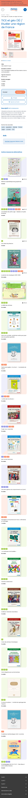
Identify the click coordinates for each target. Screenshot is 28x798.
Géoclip (15, 127)
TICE (13, 129)
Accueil (3, 14)
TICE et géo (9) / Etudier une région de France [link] (11, 16)
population (9, 127)
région (3, 129)
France (20, 127)
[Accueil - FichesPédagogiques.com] (14, 9)
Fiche (7, 14)
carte (3, 127)
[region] (14, 40)
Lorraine (8, 129)
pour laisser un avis (14, 141)
